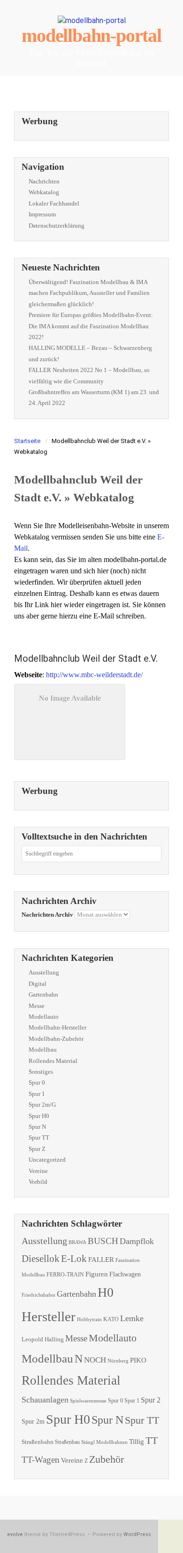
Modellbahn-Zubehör (56, 1038)
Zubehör (106, 1459)
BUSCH (103, 1241)
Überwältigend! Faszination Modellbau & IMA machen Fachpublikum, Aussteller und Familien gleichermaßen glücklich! (89, 293)
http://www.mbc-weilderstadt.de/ (94, 675)
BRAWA (77, 1242)
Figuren (96, 1274)
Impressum (42, 214)
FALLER (101, 1259)
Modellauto (44, 1016)
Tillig (136, 1441)
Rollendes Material (53, 1060)
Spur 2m (33, 1421)
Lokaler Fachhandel (54, 203)
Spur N (37, 1126)
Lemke (132, 1318)
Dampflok (137, 1241)
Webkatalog (44, 192)
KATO (111, 1319)
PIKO (138, 1360)
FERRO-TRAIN (65, 1275)
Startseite (27, 440)
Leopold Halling (43, 1339)
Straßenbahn (37, 1441)
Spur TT (39, 1137)
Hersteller (49, 1316)
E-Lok (74, 1258)
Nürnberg (118, 1360)
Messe (37, 1005)
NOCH (95, 1359)
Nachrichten (44, 181)
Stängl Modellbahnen (104, 1442)
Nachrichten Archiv (47, 914)
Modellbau (43, 1049)
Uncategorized (47, 1159)
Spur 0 (37, 1082)
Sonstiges (41, 1071)
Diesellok (41, 1258)
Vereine (38, 1170)
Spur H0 (39, 1115)
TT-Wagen (41, 1460)
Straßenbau (67, 1442)
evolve (15, 1534)
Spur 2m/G (42, 1104)
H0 (106, 1292)
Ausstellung (44, 972)
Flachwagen (125, 1274)
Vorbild (38, 1181)
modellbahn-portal (91, 35)
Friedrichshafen (38, 1295)
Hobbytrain (89, 1319)
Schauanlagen (45, 1399)
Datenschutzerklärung (56, 225)
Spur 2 (150, 1400)
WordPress (137, 1534)
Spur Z (37, 1148)
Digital (37, 983)
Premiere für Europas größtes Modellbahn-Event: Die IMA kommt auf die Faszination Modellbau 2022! (91, 326)
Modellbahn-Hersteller (57, 1027)
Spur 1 (37, 1093)
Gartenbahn (43, 994)
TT (151, 1440)
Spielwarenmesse (88, 1400)
